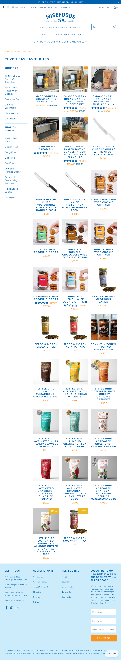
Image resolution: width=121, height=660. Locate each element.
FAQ (33, 7)
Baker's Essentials (70, 34)
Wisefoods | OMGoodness (22, 650)
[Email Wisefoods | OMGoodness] (13, 7)
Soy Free (9, 163)
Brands (38, 42)
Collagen (10, 197)
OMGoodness (48, 27)
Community (67, 587)
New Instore (11, 113)
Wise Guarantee (48, 7)
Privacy (36, 602)
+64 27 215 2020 (13, 577)
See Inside (66, 597)
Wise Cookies (69, 27)
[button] (70, 107)
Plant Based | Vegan (12, 190)
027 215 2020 (22, 7)
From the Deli (48, 34)
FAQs (64, 577)
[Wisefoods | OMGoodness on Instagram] (8, 7)
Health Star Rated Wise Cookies (11, 90)
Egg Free (10, 157)
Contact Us (38, 577)
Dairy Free (10, 152)
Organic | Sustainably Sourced (11, 180)
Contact (65, 7)
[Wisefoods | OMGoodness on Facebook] (3, 7)
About (52, 42)
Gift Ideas (10, 118)
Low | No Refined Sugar (13, 170)
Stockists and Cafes (72, 42)
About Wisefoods (41, 587)
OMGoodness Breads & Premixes (12, 79)
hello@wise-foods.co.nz (16, 580)
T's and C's (66, 592)
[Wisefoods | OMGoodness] (60, 18)
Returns (36, 597)
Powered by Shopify (100, 653)
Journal (65, 582)
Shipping (37, 592)
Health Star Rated (11, 140)
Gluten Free (11, 146)
